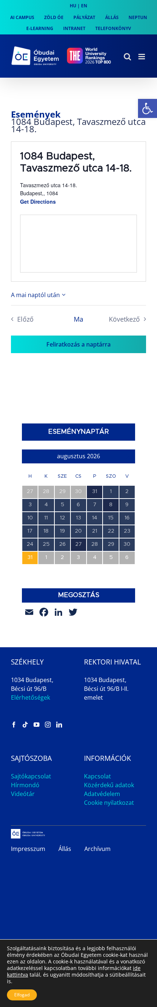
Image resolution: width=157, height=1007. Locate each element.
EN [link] (84, 6)
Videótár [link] (23, 794)
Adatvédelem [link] (102, 794)
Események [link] (36, 114)
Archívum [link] (97, 849)
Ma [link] (78, 319)
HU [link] (73, 6)
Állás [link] (64, 849)
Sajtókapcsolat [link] (31, 776)
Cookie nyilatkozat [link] (109, 803)
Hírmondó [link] (25, 785)
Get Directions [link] (38, 201)
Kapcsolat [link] (97, 776)
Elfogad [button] (22, 995)
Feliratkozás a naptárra (78, 344)
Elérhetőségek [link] (30, 697)
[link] (147, 108)
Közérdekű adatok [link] (109, 785)
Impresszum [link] (28, 849)
